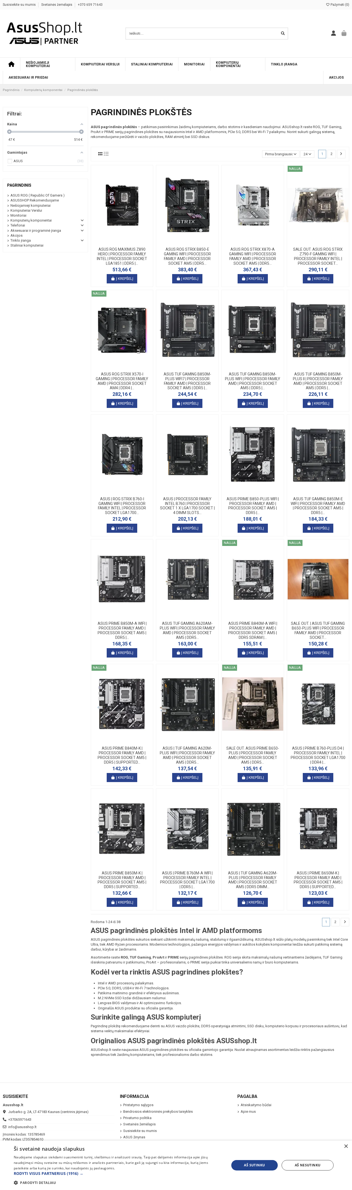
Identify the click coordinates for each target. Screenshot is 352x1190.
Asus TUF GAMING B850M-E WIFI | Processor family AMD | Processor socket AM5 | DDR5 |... (318, 506)
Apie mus (248, 1111)
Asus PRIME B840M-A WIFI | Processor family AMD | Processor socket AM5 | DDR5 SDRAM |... (252, 630)
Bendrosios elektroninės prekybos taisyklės (158, 1111)
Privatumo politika (137, 1118)
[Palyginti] (114, 242)
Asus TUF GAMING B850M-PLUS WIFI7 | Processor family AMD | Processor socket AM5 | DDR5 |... (187, 381)
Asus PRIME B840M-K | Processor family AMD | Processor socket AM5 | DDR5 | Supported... (122, 755)
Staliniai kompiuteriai (26, 245)
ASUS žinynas (134, 1137)
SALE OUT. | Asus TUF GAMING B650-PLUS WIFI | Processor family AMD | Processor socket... (318, 630)
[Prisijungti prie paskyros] (333, 34)
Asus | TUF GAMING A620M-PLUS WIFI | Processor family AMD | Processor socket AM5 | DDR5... (187, 755)
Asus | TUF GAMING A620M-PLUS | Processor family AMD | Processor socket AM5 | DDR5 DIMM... (252, 880)
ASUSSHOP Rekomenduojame (34, 200)
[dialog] (176, 1165)
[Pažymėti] (121, 242)
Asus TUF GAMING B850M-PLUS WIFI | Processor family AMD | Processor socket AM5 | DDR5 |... (252, 381)
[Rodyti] (129, 242)
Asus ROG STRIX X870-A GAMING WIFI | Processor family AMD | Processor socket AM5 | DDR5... (252, 256)
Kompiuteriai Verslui (26, 210)
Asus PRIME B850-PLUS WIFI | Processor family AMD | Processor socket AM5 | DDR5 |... (253, 506)
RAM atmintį (174, 137)
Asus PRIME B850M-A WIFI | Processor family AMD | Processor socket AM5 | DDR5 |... (122, 630)
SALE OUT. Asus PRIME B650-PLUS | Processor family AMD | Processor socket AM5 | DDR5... (252, 755)
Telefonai (17, 225)
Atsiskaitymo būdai (256, 1105)
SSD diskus (200, 137)
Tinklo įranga (20, 240)
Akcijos (16, 235)
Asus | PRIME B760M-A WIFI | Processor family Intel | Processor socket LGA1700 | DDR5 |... (187, 880)
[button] (118, 1173)
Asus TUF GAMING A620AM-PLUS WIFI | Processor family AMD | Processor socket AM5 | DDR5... (187, 630)
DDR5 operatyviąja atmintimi (223, 1026)
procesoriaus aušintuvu (320, 1026)
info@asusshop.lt (22, 1127)
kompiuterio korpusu (282, 1026)
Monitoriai (18, 215)
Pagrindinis (19, 185)
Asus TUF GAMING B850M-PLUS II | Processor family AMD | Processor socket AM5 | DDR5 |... (318, 381)
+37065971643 (19, 1119)
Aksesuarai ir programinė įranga (35, 230)
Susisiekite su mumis (20, 5)
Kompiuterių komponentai (31, 220)
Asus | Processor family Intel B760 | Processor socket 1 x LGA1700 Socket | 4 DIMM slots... (187, 506)
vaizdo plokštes (150, 137)
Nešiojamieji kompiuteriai (30, 205)
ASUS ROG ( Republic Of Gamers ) (37, 195)
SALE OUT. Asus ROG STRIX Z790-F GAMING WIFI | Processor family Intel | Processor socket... (318, 256)
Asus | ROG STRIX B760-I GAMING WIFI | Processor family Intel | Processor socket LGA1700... (122, 506)
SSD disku (255, 1026)
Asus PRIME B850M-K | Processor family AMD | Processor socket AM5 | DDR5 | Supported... (122, 880)
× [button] (346, 1146)
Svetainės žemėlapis (57, 5)
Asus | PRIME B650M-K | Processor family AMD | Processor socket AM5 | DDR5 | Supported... (318, 880)
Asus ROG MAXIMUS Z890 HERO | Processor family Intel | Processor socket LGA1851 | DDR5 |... (122, 256)
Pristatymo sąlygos (138, 1105)
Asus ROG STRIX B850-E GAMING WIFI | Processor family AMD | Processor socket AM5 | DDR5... (187, 256)
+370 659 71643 (90, 5)
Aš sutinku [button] (254, 1165)
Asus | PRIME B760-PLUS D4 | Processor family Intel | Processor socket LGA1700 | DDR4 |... (318, 755)
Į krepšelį (124, 279)
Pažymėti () (339, 5)
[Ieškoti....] (282, 33)
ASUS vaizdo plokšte (182, 1026)
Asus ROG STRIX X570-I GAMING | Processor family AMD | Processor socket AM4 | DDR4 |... (122, 381)
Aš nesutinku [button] (308, 1165)
